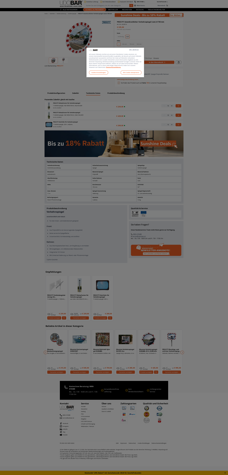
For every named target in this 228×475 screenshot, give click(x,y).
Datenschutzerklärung (113, 67)
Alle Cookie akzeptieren (131, 72)
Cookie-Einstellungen (98, 72)
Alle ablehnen (134, 50)
